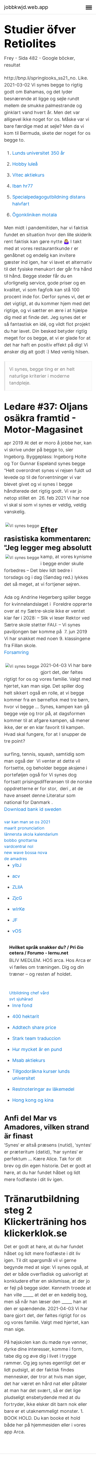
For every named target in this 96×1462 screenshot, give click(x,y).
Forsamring (16, 652)
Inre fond (22, 1005)
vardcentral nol (18, 846)
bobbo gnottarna (20, 840)
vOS (16, 931)
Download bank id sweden (32, 809)
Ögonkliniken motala (34, 214)
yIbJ (17, 865)
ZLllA (17, 887)
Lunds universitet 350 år (38, 153)
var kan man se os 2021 (27, 821)
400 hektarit (25, 1016)
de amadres (15, 858)
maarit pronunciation (24, 828)
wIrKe (18, 909)
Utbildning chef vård (29, 992)
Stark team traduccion (36, 1038)
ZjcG (17, 898)
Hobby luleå (25, 164)
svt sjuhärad (21, 998)
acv (16, 876)
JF (15, 920)
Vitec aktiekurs (28, 175)
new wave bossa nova (25, 852)
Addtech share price (34, 1027)
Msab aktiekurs (28, 1060)
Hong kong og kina (33, 1100)
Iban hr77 (22, 186)
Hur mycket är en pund (37, 1049)
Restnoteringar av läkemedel (43, 1089)
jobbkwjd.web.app (26, 7)
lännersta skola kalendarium (31, 834)
